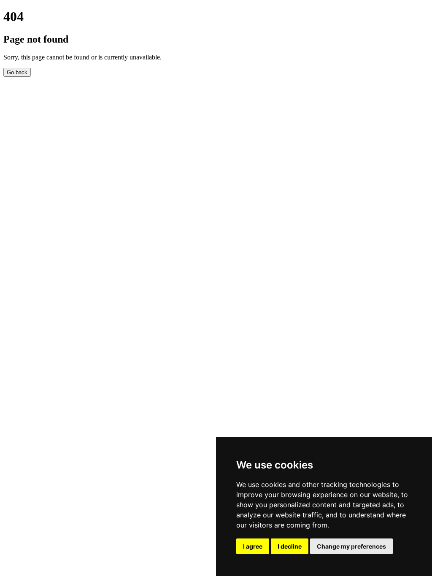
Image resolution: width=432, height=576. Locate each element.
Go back (17, 72)
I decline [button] (290, 546)
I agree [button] (252, 546)
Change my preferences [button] (351, 546)
